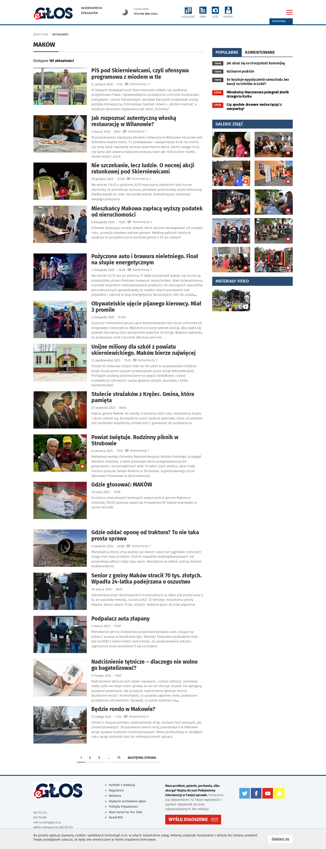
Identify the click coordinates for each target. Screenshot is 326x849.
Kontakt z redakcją (122, 785)
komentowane (260, 52)
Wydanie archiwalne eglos (127, 801)
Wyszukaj (279, 21)
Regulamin (116, 790)
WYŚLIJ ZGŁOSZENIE (188, 819)
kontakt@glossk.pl (50, 822)
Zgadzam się (282, 839)
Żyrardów (89, 13)
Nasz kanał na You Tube (125, 812)
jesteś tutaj (40, 34)
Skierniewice (91, 8)
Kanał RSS (116, 817)
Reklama (115, 796)
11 (118, 758)
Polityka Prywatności (123, 807)
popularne (227, 52)
